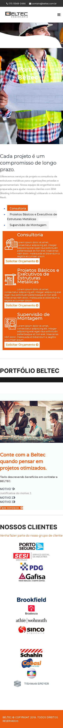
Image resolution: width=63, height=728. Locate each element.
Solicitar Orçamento (21, 261)
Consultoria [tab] (17, 208)
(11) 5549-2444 (17, 3)
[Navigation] (58, 15)
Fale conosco (10, 507)
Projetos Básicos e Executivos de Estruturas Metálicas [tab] (32, 217)
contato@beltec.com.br (44, 3)
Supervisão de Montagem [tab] (28, 225)
